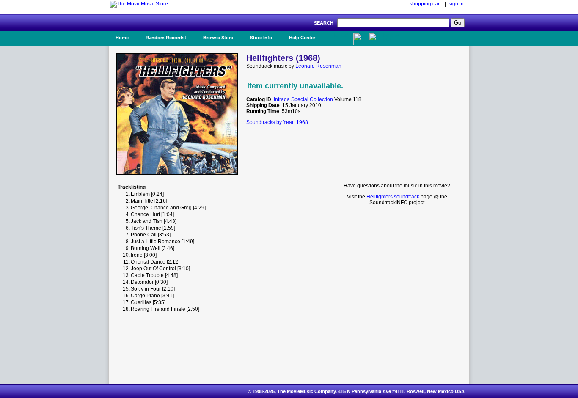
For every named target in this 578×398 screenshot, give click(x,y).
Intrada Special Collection (303, 99)
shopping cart (425, 4)
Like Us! (339, 35)
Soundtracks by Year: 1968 (277, 122)
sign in (456, 4)
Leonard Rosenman (318, 66)
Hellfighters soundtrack (392, 197)
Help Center (302, 37)
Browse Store (218, 37)
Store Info (261, 37)
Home (122, 37)
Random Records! (166, 37)
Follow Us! (391, 38)
